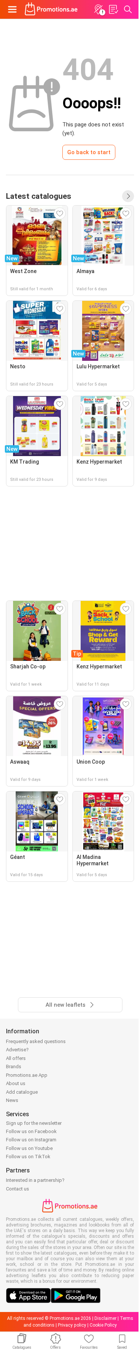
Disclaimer (105, 1318)
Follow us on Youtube (29, 1148)
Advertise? (17, 1049)
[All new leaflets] (128, 196)
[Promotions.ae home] (51, 9)
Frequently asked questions (36, 1041)
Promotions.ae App (26, 1075)
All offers (16, 1058)
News (12, 1100)
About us (15, 1083)
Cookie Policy (103, 1325)
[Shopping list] (113, 9)
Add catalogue (22, 1092)
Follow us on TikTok (28, 1156)
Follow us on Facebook (31, 1131)
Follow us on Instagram (31, 1139)
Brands (13, 1066)
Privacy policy (72, 1325)
